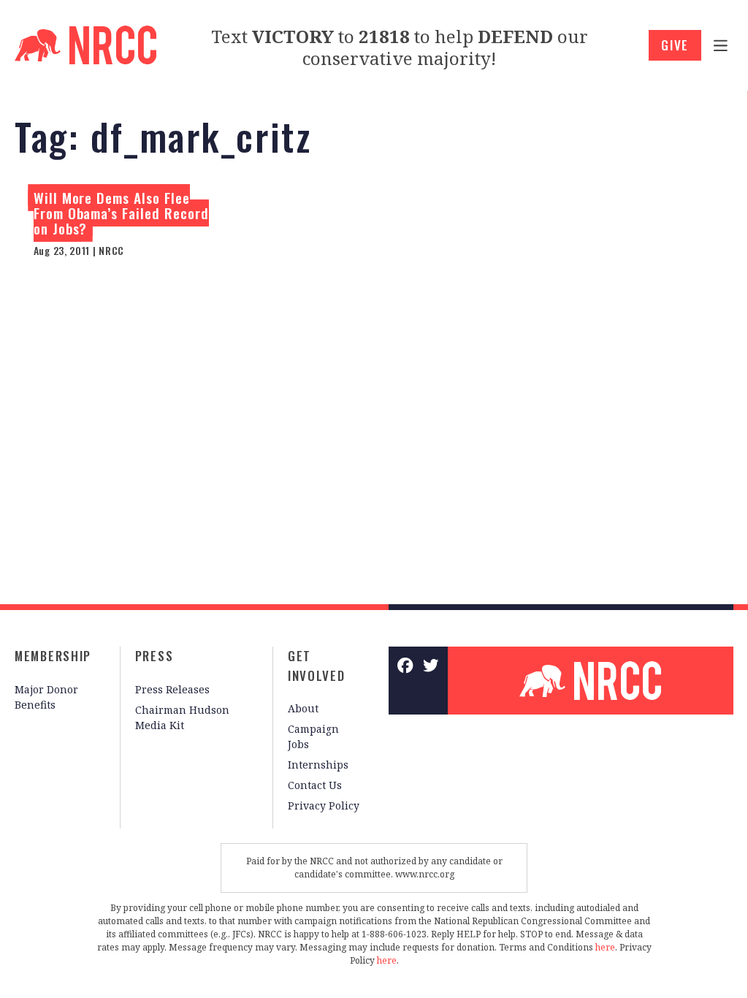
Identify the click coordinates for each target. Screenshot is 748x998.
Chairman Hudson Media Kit (182, 717)
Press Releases (172, 689)
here (605, 947)
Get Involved (317, 666)
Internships (318, 765)
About (303, 708)
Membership (53, 656)
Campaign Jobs (313, 736)
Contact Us (315, 785)
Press (154, 656)
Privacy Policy (323, 805)
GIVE (675, 45)
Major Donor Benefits (46, 697)
